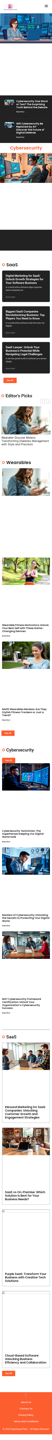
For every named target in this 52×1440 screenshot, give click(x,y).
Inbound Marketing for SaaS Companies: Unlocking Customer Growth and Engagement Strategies (25, 1112)
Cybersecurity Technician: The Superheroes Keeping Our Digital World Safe (23, 834)
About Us (26, 1402)
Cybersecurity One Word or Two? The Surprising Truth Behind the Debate (32, 104)
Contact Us (26, 1408)
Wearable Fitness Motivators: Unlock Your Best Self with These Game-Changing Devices (25, 628)
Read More (20, 112)
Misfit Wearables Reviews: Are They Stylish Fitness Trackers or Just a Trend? (24, 712)
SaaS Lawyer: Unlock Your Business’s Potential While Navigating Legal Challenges (24, 351)
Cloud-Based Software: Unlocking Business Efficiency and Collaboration (25, 1359)
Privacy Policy (26, 1415)
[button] (46, 6)
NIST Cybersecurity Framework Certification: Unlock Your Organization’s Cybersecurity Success (21, 1003)
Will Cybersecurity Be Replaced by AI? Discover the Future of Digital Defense (30, 128)
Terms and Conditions (26, 1421)
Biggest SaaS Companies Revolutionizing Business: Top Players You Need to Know (25, 315)
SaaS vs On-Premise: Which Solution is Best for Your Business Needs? (25, 1195)
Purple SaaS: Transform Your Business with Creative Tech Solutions (25, 1277)
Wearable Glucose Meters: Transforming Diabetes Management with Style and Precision (25, 441)
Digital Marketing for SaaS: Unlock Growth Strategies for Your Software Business (24, 279)
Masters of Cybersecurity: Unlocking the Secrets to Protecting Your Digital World (26, 918)
